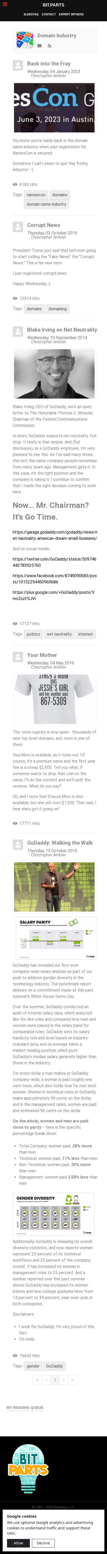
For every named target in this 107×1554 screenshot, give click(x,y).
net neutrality (59, 634)
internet (85, 634)
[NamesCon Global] (54, 108)
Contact (49, 14)
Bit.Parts (53, 5)
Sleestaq (31, 14)
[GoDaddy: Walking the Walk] (54, 887)
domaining (58, 308)
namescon (36, 194)
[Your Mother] (54, 699)
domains (59, 194)
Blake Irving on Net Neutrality (62, 330)
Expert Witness (71, 14)
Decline (43, 1542)
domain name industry (46, 204)
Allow (18, 1542)
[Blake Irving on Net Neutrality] (54, 374)
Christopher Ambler (48, 75)
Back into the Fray (49, 63)
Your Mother (42, 655)
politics (33, 634)
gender (33, 1366)
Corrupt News (43, 225)
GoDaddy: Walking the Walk (60, 843)
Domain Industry (56, 35)
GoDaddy (54, 1366)
